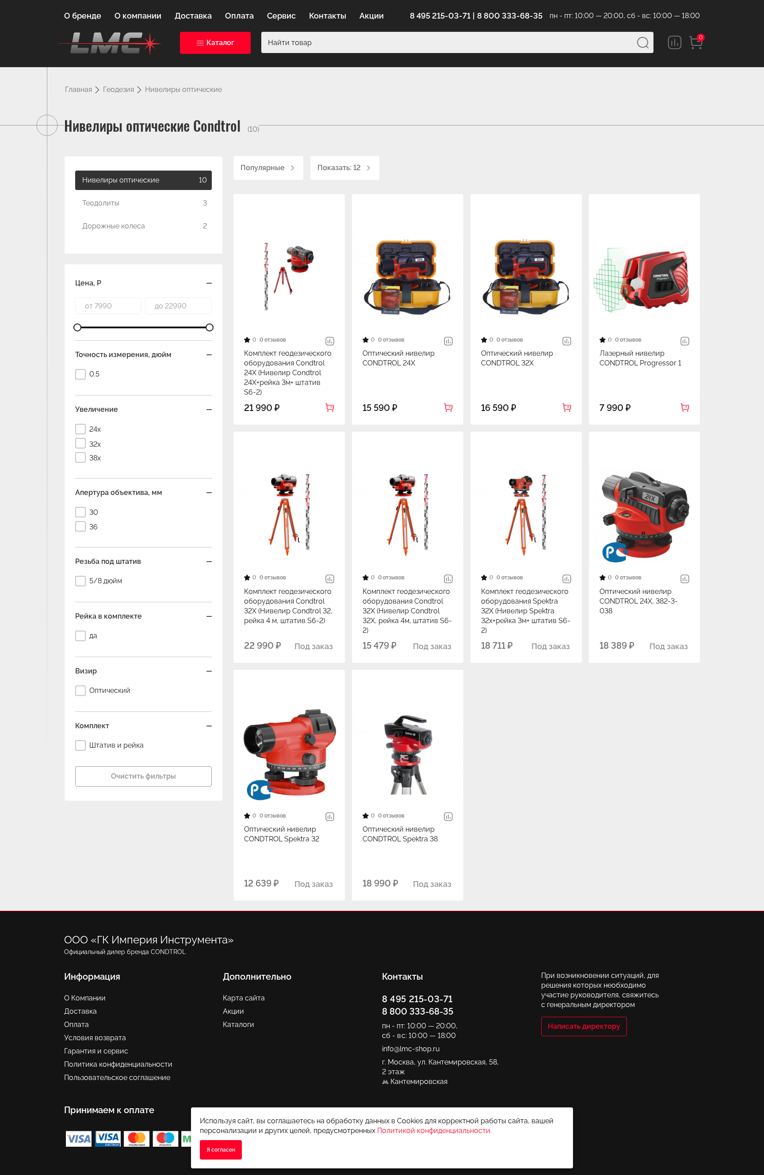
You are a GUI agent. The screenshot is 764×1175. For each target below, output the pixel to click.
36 (93, 527)
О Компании (85, 998)
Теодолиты (144, 203)
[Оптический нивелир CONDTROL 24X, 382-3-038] (644, 514)
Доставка (80, 1011)
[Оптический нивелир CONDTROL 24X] (407, 276)
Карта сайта (244, 998)
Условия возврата (95, 1038)
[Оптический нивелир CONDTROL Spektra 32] (289, 752)
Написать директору (584, 1026)
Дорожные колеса (144, 226)
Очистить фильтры (143, 776)
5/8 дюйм (105, 581)
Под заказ (313, 646)
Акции (233, 1011)
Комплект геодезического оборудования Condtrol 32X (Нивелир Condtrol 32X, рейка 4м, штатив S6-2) (407, 611)
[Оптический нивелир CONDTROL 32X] (526, 276)
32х (95, 444)
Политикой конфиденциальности (433, 1130)
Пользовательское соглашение (117, 1077)
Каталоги (238, 1024)
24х (95, 429)
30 (93, 512)
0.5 (94, 374)
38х (95, 458)
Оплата (76, 1024)
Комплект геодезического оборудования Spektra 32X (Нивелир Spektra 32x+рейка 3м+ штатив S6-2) (525, 611)
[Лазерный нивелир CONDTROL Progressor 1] (644, 276)
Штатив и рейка (116, 745)
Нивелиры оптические (144, 180)
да (93, 635)
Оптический (109, 690)
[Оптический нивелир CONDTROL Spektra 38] (407, 752)
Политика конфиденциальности (118, 1064)
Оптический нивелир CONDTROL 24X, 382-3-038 (639, 601)
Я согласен (220, 1150)
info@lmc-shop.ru (411, 1049)
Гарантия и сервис (96, 1051)
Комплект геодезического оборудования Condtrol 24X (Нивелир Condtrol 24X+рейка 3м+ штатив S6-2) (288, 372)
